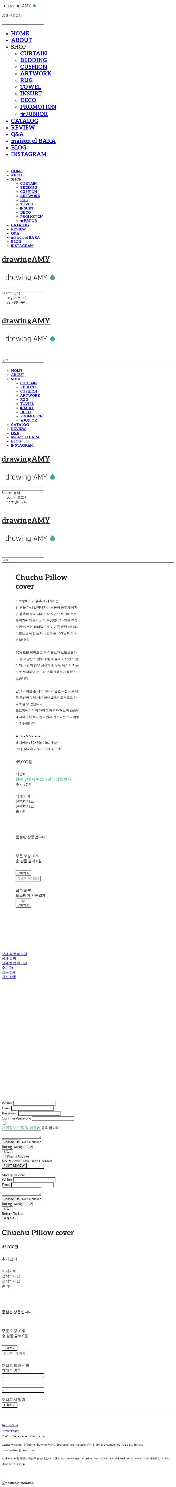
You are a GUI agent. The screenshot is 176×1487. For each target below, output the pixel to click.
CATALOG (24, 121)
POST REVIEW (14, 1165)
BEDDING (33, 60)
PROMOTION (38, 107)
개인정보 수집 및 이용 (19, 1127)
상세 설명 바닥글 (14, 963)
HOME (20, 33)
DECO (28, 100)
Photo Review (18, 1156)
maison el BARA (33, 141)
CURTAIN (33, 53)
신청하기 (10, 1405)
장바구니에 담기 (14, 1353)
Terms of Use (10, 1425)
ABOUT (21, 40)
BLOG (18, 147)
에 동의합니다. (31, 1127)
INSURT (31, 93)
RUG (26, 80)
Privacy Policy (10, 1430)
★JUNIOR (34, 114)
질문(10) (8, 972)
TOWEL (30, 87)
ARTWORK (36, 73)
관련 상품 (9, 977)
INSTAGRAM (29, 154)
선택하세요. (25, 801)
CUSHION (33, 67)
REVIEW (23, 127)
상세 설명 (9, 958)
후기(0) (7, 967)
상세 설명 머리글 (14, 954)
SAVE (7, 1152)
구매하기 (10, 1218)
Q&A (17, 134)
